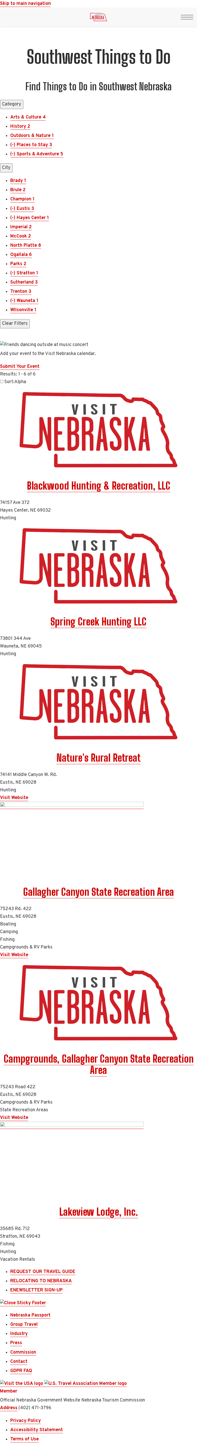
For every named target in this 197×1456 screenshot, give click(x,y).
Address (8, 1408)
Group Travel (24, 1325)
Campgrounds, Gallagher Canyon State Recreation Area (99, 1064)
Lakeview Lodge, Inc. (98, 1212)
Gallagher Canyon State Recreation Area (98, 892)
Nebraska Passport (30, 1315)
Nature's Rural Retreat (98, 758)
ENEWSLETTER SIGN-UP (36, 1290)
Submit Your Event (20, 367)
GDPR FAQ (21, 1371)
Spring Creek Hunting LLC (98, 622)
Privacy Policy (25, 1421)
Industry (19, 1334)
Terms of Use (24, 1439)
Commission (23, 1352)
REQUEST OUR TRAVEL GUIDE (42, 1272)
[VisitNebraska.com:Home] (98, 18)
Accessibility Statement (36, 1430)
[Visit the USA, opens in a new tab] (22, 1384)
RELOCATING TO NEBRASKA (41, 1281)
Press (16, 1343)
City (6, 168)
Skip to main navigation (25, 4)
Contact (18, 1362)
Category (11, 104)
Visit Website (14, 798)
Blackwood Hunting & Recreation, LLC (98, 486)
